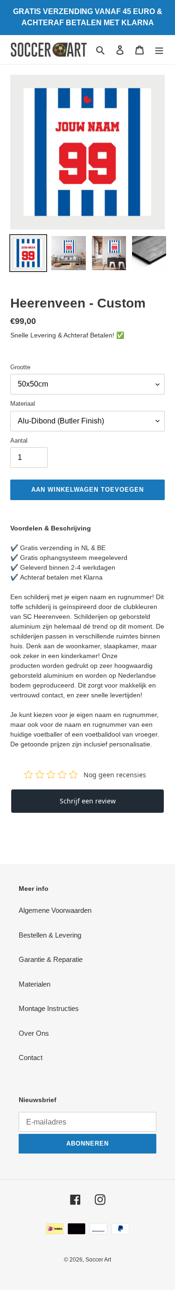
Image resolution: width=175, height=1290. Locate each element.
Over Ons (34, 1033)
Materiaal (22, 403)
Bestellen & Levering (50, 935)
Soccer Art (98, 1259)
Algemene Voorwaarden (55, 910)
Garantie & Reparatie (51, 959)
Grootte (20, 367)
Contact (30, 1057)
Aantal (19, 440)
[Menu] (159, 50)
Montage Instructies (49, 1008)
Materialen (34, 984)
